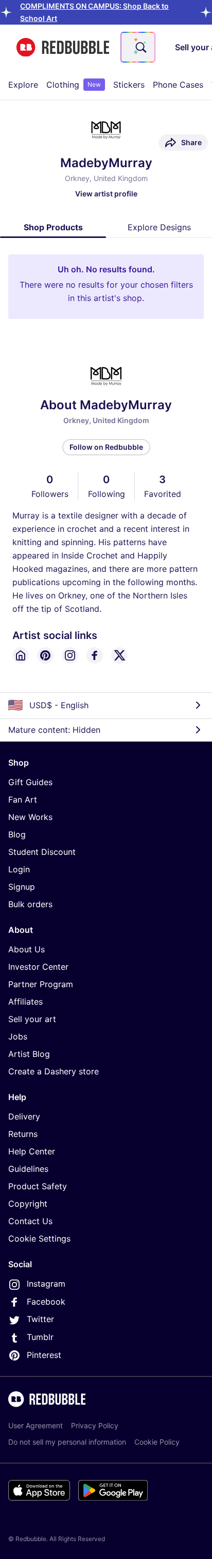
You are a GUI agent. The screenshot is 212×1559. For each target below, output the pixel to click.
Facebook (46, 1301)
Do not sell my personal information (67, 1441)
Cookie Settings (39, 1238)
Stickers (129, 84)
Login (19, 869)
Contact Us (30, 1221)
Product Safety (37, 1186)
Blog (17, 834)
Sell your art (32, 1019)
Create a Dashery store (53, 1071)
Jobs (17, 1036)
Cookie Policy (157, 1441)
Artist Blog (29, 1054)
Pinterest (44, 1355)
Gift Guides (30, 782)
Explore (23, 84)
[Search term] (140, 47)
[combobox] (137, 47)
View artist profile (106, 193)
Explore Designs (159, 227)
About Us (26, 949)
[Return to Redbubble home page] (62, 47)
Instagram (46, 1283)
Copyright (27, 1203)
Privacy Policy (94, 1425)
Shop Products (53, 227)
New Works (30, 817)
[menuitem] (23, 84)
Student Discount (42, 852)
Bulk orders (30, 904)
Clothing (73, 84)
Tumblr (40, 1337)
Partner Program (40, 984)
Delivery (24, 1116)
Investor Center (38, 967)
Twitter (40, 1319)
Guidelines (28, 1169)
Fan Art (22, 799)
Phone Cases (178, 84)
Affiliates (25, 1001)
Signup (21, 887)
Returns (23, 1134)
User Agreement (35, 1425)
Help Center (31, 1151)
